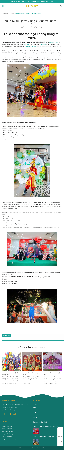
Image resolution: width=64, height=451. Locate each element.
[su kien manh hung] (32, 6)
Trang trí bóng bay (7, 426)
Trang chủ (35, 404)
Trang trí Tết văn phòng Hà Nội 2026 (46, 426)
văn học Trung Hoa (30, 46)
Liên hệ (35, 417)
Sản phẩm (35, 410)
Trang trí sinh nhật (7, 428)
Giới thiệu (35, 407)
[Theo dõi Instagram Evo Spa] (10, 414)
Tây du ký (26, 44)
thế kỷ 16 (43, 44)
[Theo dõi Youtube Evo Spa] (14, 414)
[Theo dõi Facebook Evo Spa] (6, 414)
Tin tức (35, 412)
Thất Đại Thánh (54, 42)
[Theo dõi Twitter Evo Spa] (3, 414)
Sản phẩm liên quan (32, 347)
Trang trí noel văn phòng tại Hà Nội (45, 436)
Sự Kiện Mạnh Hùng (40, 448)
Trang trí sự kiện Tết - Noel (9, 439)
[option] (11, 369)
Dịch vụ (35, 415)
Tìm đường (60, 432)
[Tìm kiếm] (60, 6)
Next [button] (63, 369)
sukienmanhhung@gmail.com (11, 410)
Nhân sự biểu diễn (7, 436)
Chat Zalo (60, 436)
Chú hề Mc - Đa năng (7, 431)
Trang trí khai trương (7, 434)
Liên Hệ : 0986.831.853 (10, 407)
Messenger (60, 441)
